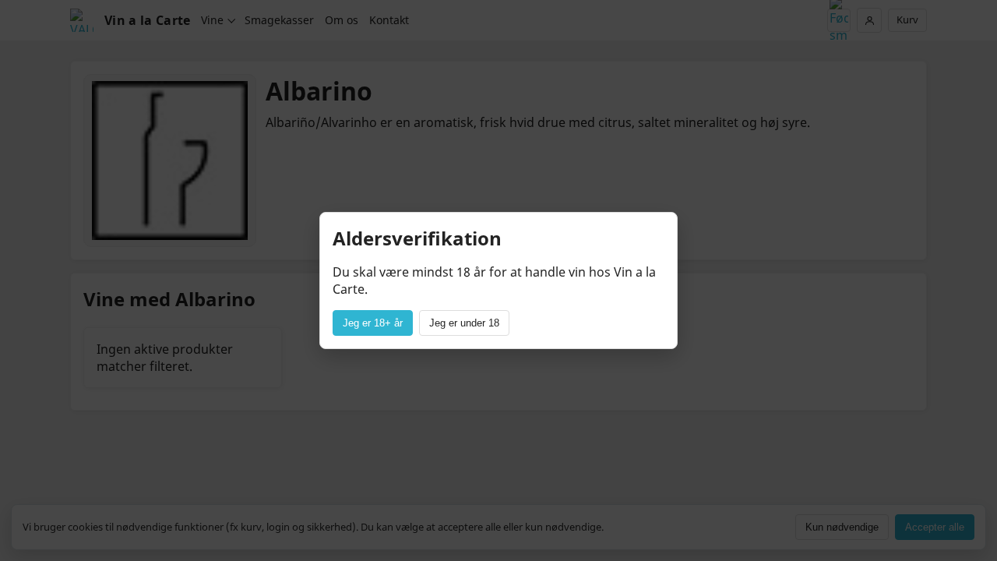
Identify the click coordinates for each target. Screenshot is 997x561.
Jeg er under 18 (464, 323)
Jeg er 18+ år (373, 323)
